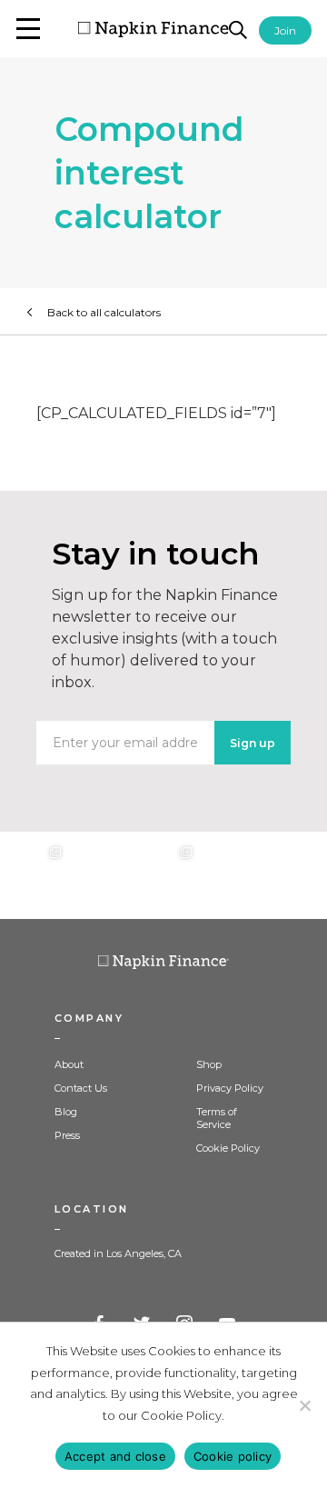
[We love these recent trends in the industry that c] (32, 875)
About (69, 1064)
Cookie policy (232, 1456)
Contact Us (80, 1088)
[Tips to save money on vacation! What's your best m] (163, 875)
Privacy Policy (229, 1088)
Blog (65, 1111)
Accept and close (115, 1456)
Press (67, 1135)
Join (285, 30)
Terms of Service (216, 1118)
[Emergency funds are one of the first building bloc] (229, 875)
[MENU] (28, 28)
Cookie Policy (228, 1148)
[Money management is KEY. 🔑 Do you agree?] (294, 875)
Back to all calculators (104, 312)
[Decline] (304, 1405)
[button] (28, 28)
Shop (209, 1064)
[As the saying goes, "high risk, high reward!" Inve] (98, 875)
